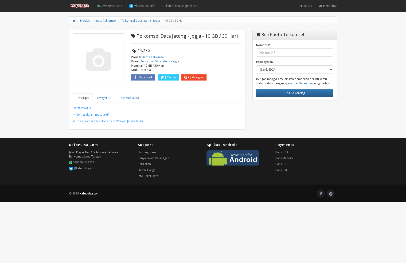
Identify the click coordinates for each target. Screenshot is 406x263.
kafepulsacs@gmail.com (181, 6)
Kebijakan (144, 164)
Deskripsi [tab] (83, 98)
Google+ (198, 77)
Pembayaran (264, 62)
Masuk (307, 6)
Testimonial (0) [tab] (129, 98)
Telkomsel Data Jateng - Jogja (140, 21)
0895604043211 (111, 6)
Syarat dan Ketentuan (299, 83)
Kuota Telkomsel (105, 21)
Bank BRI (281, 170)
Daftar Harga (146, 170)
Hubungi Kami (147, 152)
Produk (85, 21)
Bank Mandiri (284, 158)
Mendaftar (329, 6)
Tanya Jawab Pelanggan (153, 158)
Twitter (171, 77)
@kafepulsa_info (144, 6)
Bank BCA (281, 152)
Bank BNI (281, 164)
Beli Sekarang (294, 93)
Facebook (145, 77)
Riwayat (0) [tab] (104, 98)
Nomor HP (263, 45)
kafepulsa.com (89, 193)
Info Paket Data (148, 176)
